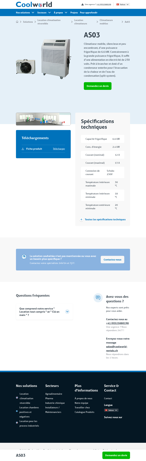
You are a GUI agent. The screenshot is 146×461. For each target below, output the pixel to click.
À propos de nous (83, 398)
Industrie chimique (55, 402)
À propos (58, 12)
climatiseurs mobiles (106, 22)
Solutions (28, 21)
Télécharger (59, 148)
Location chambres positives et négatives (29, 412)
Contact (108, 398)
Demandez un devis (98, 85)
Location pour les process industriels (29, 423)
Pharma (49, 398)
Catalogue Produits (84, 411)
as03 (127, 21)
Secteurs (41, 12)
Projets (74, 12)
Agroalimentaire (53, 393)
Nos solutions (23, 12)
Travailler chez (82, 407)
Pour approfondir (88, 12)
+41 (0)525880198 (104, 4)
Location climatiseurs (80, 22)
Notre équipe (81, 402)
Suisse (122, 4)
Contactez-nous (112, 259)
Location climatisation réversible (48, 22)
